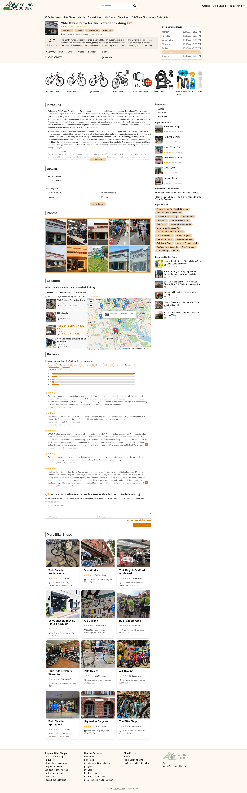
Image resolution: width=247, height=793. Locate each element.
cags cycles (161, 220)
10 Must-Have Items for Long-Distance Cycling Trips (181, 315)
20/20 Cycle (173, 170)
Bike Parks (236, 5)
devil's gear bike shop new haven (170, 232)
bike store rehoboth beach (187, 243)
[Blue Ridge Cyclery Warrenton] (63, 654)
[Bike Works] (98, 553)
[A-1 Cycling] (98, 604)
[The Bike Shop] (133, 704)
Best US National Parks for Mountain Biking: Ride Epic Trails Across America (182, 284)
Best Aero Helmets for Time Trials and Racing (177, 193)
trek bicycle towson (164, 239)
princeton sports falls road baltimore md (172, 209)
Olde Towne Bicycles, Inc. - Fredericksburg (150, 17)
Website (108, 57)
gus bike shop (162, 251)
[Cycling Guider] (18, 6)
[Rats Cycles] (98, 654)
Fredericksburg (95, 17)
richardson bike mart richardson (98, 780)
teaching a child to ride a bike (136, 763)
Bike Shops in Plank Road (116, 17)
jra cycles (49, 760)
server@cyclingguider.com (175, 766)
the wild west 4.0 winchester (97, 763)
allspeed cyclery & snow (56, 763)
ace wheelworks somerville (167, 247)
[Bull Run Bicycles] (133, 604)
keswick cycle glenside (55, 780)
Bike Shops (219, 5)
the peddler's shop (53, 766)
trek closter (161, 224)
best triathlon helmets (133, 760)
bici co (175, 251)
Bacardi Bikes (173, 180)
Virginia (81, 17)
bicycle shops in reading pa (168, 228)
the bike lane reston (54, 773)
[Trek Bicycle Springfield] (63, 704)
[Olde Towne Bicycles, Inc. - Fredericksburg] (53, 29)
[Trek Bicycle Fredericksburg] (63, 553)
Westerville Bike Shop (174, 159)
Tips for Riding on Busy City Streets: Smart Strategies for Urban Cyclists (180, 274)
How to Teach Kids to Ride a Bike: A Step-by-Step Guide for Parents (178, 198)
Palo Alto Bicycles (173, 139)
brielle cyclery (90, 773)
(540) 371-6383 (55, 57)
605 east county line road (56, 770)
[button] (127, 333)
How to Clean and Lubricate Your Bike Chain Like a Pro (181, 305)
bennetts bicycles (183, 236)
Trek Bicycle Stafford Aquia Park (133, 317)
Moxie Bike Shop (173, 128)
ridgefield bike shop (184, 239)
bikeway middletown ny (180, 220)
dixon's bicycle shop (54, 756)
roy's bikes (50, 776)
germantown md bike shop (167, 217)
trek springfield (187, 217)
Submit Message (142, 525)
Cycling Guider (54, 17)
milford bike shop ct (164, 236)
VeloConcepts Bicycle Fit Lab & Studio (112, 312)
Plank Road (107, 30)
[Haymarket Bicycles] (98, 704)
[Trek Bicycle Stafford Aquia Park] (133, 553)
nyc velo (88, 770)
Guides (206, 5)
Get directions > (95, 297)
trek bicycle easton (164, 243)
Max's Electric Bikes (173, 149)
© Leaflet (125, 348)
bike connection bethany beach (169, 213)
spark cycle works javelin (180, 224)
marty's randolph (188, 247)
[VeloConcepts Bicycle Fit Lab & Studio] (63, 604)
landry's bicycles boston (95, 776)
